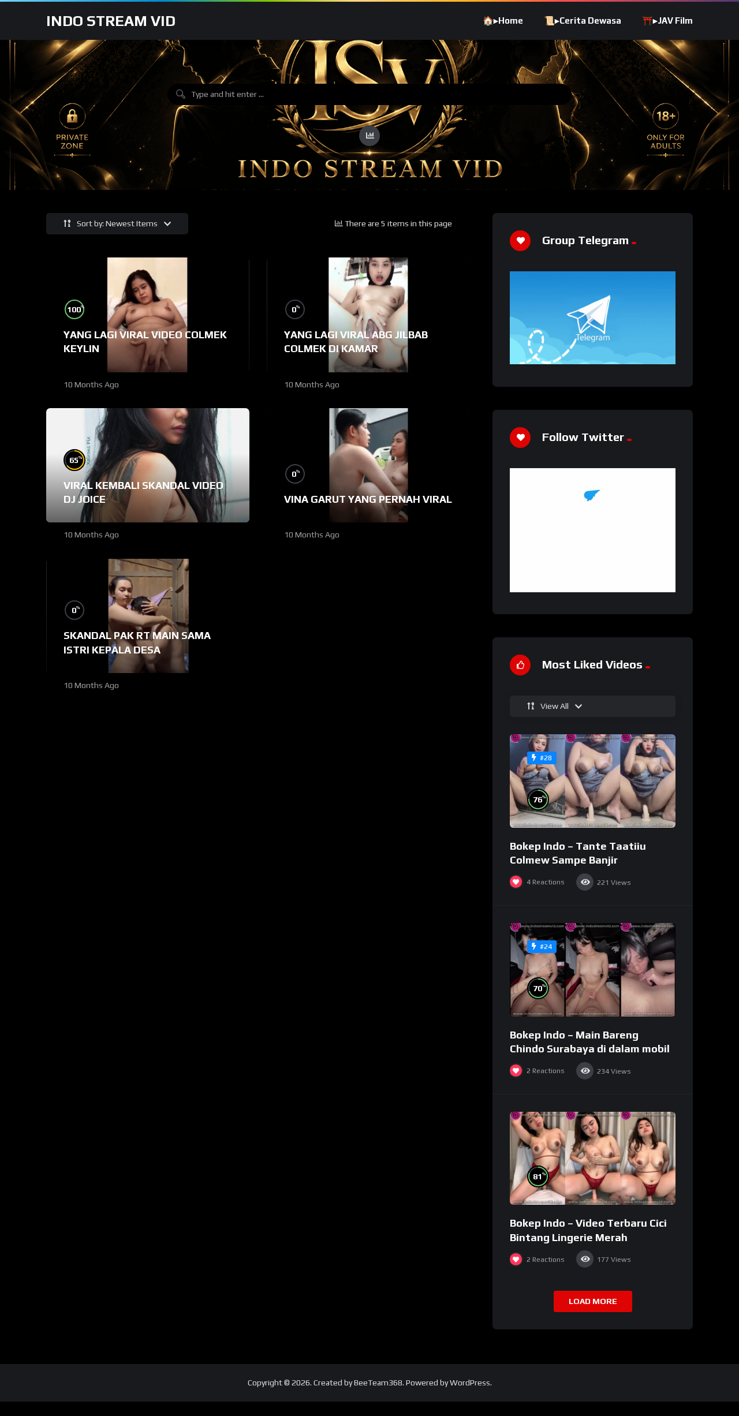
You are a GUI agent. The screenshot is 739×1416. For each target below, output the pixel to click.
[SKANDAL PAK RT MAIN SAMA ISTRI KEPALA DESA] (147, 616)
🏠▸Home (503, 20)
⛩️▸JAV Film (667, 20)
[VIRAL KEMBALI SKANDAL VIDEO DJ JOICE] (147, 465)
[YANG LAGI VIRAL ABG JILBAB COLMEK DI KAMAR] (368, 314)
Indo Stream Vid (111, 20)
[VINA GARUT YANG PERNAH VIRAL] (368, 465)
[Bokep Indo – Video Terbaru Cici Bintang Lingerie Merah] (592, 1158)
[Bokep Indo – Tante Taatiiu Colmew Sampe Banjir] (592, 781)
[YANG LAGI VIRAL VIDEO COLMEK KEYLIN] (147, 314)
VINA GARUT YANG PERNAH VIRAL (368, 499)
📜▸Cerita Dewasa (582, 20)
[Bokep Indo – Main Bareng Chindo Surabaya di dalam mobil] (592, 970)
